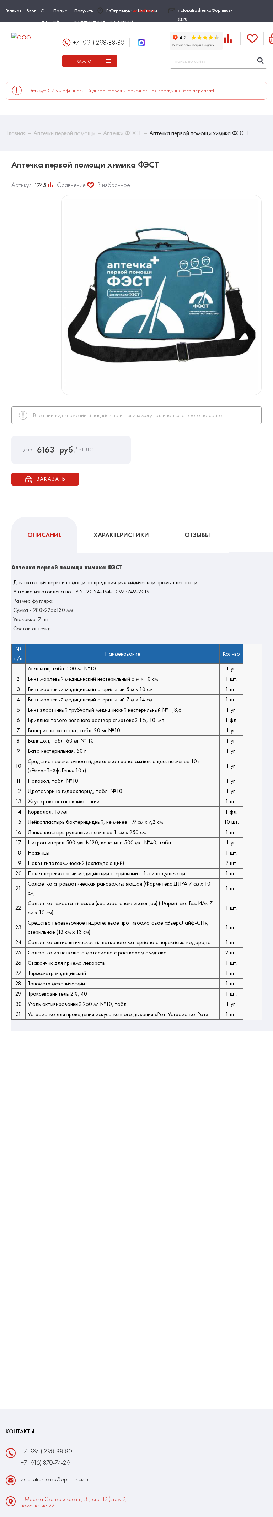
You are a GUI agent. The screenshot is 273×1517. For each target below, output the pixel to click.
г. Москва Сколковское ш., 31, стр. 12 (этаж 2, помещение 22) (74, 1502)
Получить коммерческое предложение (89, 20)
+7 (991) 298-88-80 (98, 42)
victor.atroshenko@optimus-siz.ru (204, 14)
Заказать (50, 478)
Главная (14, 10)
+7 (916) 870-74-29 (45, 1462)
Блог (31, 10)
